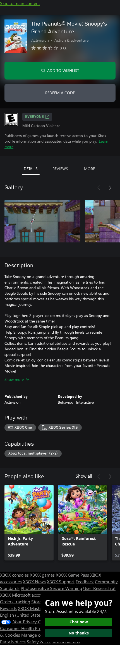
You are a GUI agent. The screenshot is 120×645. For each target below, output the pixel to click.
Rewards (8, 608)
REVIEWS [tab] (60, 168)
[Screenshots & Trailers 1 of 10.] (42, 221)
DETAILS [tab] (30, 168)
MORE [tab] (89, 168)
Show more (14, 379)
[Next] (110, 188)
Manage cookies (36, 635)
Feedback (85, 581)
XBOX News (34, 581)
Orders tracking (15, 601)
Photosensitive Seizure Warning (51, 588)
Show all (84, 476)
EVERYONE (34, 117)
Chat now (78, 621)
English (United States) (22, 615)
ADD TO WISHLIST (63, 70)
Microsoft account (29, 595)
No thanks (79, 633)
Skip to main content (20, 3)
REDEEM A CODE (60, 92)
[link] (29, 522)
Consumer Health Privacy (24, 628)
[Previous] (98, 188)
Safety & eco (39, 641)
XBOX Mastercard (35, 608)
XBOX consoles (14, 575)
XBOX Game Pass (72, 575)
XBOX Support (61, 581)
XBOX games (42, 575)
